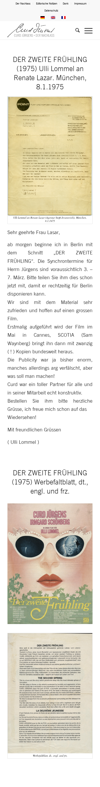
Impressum (80, 3)
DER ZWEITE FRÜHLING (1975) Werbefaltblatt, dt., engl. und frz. (50, 482)
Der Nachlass (23, 3)
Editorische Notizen (46, 3)
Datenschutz (51, 10)
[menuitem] (23, 3)
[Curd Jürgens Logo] (41, 30)
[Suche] (75, 30)
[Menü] (86, 30)
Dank (66, 3)
